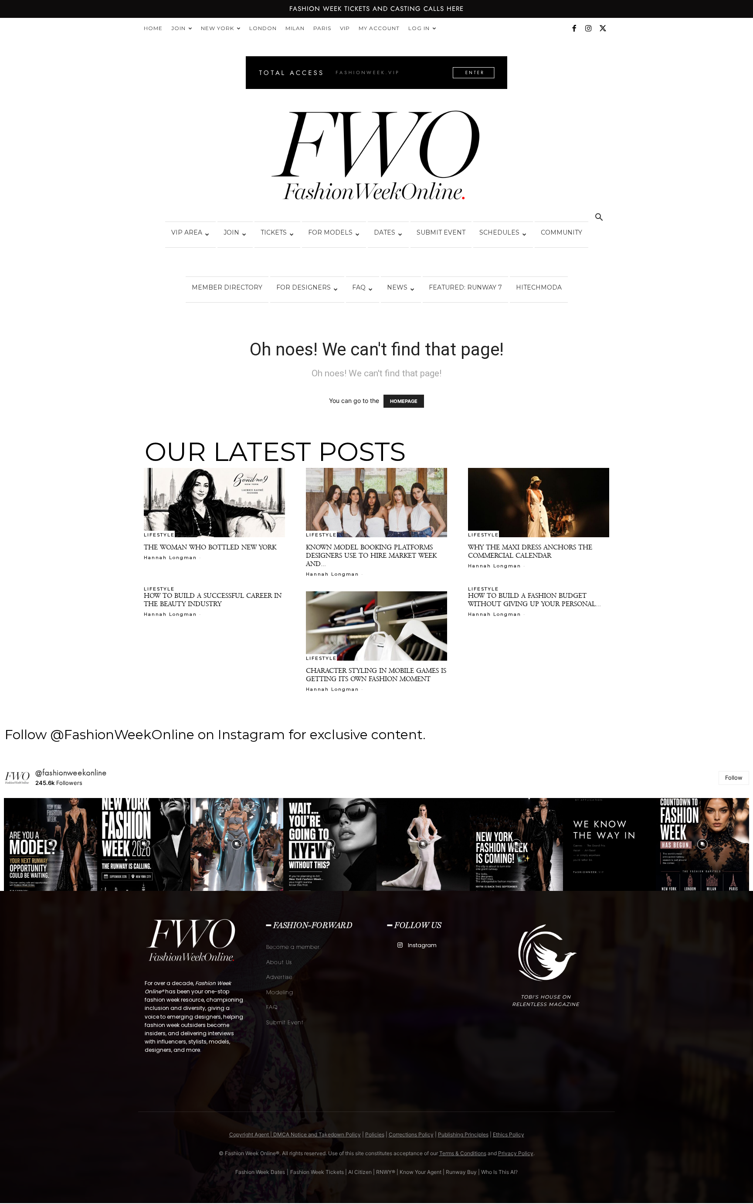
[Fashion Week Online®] (376, 158)
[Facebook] (573, 28)
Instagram (422, 945)
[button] (598, 218)
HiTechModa (539, 287)
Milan (295, 28)
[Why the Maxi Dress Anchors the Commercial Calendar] (538, 502)
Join (178, 28)
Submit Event (441, 232)
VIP (345, 28)
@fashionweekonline (71, 773)
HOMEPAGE (403, 401)
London (263, 28)
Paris (322, 28)
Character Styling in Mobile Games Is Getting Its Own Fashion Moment (376, 674)
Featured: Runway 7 (465, 287)
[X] (602, 28)
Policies (374, 1134)
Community (561, 232)
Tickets (274, 232)
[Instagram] (588, 28)
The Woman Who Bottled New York (210, 547)
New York (217, 28)
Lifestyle (159, 534)
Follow (734, 777)
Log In (419, 28)
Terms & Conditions (462, 1153)
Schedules (499, 232)
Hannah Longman (170, 557)
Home (153, 28)
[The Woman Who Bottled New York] (214, 502)
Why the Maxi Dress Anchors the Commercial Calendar (530, 551)
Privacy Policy (515, 1153)
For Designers (303, 287)
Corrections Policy (411, 1134)
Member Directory (227, 287)
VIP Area (186, 232)
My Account (379, 28)
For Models (330, 232)
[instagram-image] (50, 844)
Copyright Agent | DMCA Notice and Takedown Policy (295, 1134)
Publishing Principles (463, 1134)
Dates (384, 232)
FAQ (359, 287)
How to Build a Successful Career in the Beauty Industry (213, 599)
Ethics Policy (508, 1134)
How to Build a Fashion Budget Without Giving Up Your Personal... (534, 599)
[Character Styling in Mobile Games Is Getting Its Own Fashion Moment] (376, 626)
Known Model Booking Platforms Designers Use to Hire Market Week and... (371, 555)
